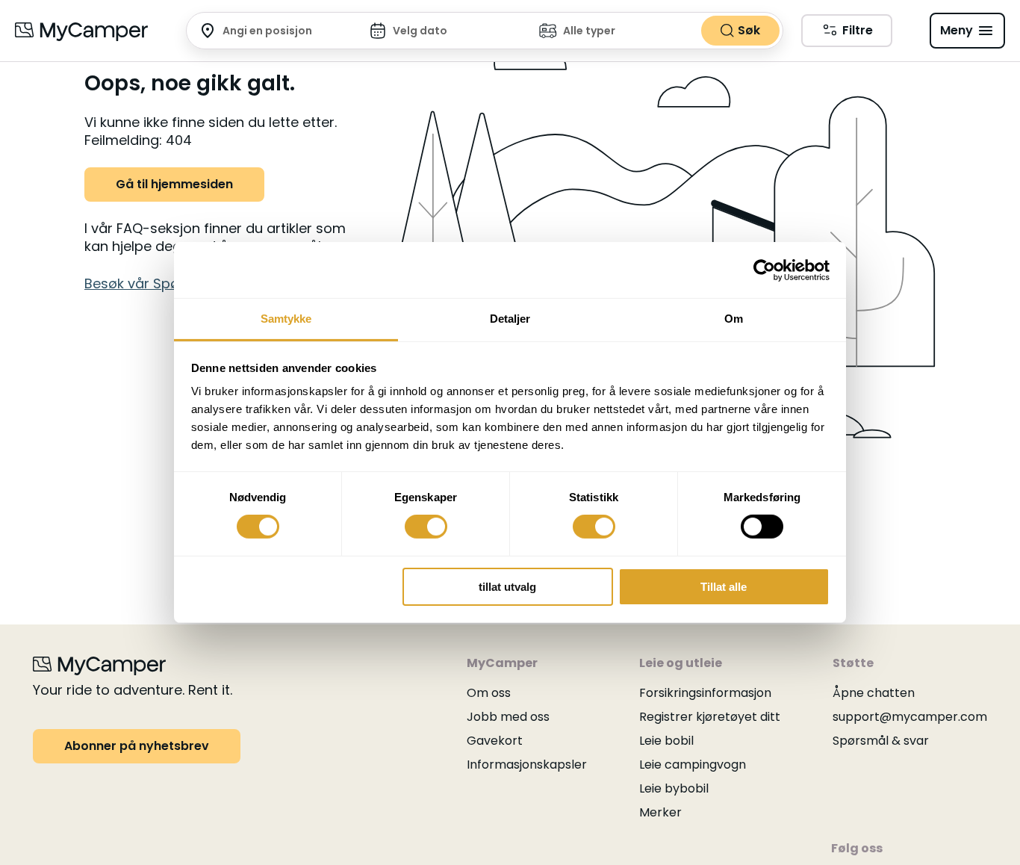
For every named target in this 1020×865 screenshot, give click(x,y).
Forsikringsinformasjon (705, 692)
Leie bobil (666, 740)
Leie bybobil (674, 788)
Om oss (489, 692)
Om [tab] (733, 318)
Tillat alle (723, 586)
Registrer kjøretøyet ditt (709, 716)
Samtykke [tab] (286, 318)
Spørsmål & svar (881, 740)
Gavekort (495, 740)
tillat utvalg (507, 586)
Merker (660, 812)
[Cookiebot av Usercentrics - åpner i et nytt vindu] (764, 269)
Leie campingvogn (692, 764)
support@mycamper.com (910, 716)
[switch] (426, 527)
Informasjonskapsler (527, 764)
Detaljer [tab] (510, 318)
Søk (749, 30)
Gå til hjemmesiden (174, 184)
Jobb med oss (508, 716)
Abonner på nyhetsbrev (136, 745)
